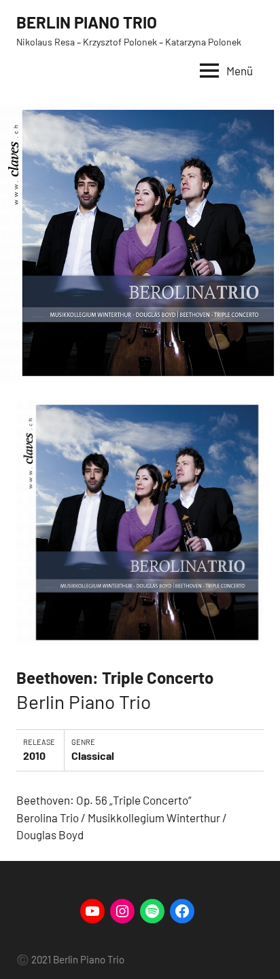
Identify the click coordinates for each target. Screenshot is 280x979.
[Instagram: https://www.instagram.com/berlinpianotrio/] (122, 911)
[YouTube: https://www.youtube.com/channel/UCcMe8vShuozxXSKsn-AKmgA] (92, 911)
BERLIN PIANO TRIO (86, 22)
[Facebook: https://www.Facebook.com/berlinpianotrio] (182, 911)
